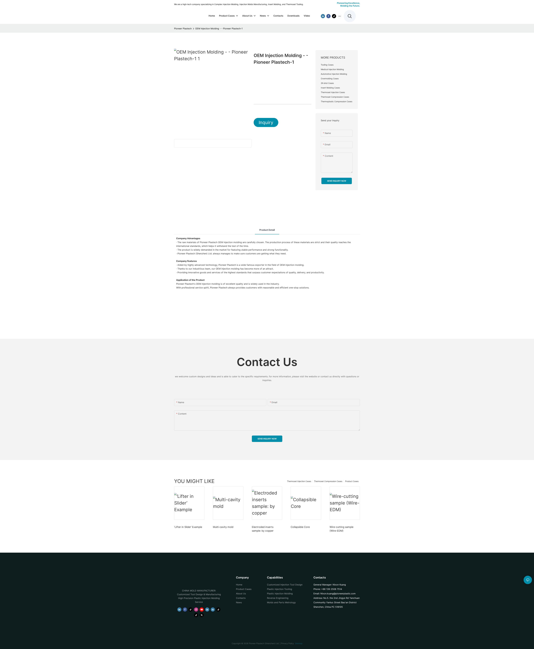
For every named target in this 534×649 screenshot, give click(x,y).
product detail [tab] (267, 229)
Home (239, 584)
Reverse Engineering (277, 598)
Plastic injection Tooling (279, 589)
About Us (241, 593)
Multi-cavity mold (223, 527)
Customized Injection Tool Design (284, 584)
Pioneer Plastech (183, 28)
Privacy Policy (287, 643)
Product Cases (352, 481)
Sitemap (298, 643)
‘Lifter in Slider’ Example (188, 527)
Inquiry (266, 122)
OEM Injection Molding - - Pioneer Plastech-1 (219, 28)
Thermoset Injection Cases (299, 481)
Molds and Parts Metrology (281, 602)
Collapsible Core (300, 527)
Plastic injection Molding (280, 593)
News (239, 602)
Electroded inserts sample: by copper (263, 529)
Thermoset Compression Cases (328, 481)
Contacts (241, 598)
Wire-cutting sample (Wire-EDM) (341, 529)
